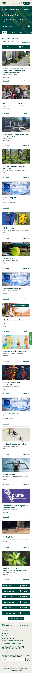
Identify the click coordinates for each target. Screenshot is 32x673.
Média (3, 635)
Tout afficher (25, 42)
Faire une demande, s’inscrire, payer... (13, 640)
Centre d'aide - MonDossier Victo (11, 643)
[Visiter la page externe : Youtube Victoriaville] (19, 647)
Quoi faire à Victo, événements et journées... (17, 9)
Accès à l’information (15, 668)
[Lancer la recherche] (29, 26)
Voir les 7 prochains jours (16, 618)
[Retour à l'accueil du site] (3, 9)
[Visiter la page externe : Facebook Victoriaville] (3, 647)
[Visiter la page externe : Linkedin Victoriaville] (16, 647)
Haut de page (24, 625)
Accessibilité (6, 668)
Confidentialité (24, 668)
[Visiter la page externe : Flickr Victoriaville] (22, 647)
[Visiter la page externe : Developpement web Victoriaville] (26, 647)
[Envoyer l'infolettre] (28, 659)
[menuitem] (4, 3)
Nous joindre (5, 631)
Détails (25, 81)
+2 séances (13, 202)
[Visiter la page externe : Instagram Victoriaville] (12, 647)
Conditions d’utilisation (16, 670)
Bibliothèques (24, 33)
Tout (4, 33)
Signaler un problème (8, 638)
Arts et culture (13, 33)
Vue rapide (6, 81)
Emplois (4, 633)
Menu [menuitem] (27, 3)
